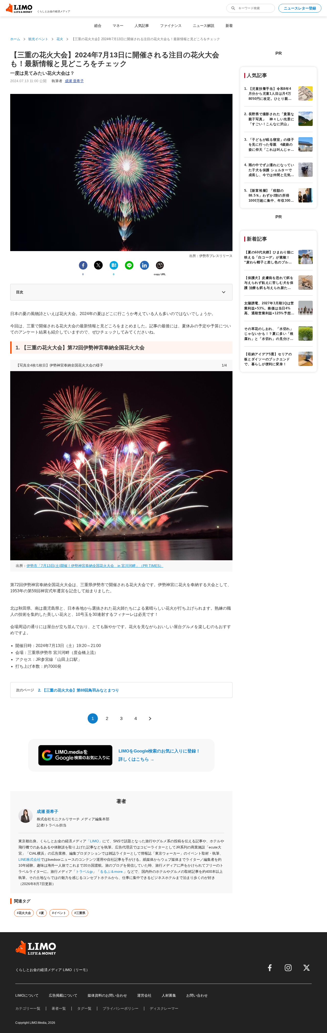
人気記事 (142, 26)
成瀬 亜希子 (47, 811)
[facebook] (270, 968)
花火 (59, 39)
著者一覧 (59, 1008)
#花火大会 (24, 913)
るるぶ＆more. (112, 871)
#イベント (59, 913)
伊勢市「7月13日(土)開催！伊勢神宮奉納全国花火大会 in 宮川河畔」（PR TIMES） (95, 566)
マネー (118, 26)
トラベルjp (84, 871)
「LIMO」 (94, 841)
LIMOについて (27, 995)
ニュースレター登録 (300, 8)
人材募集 (169, 995)
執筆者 (68, 81)
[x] (306, 968)
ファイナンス (171, 26)
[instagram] (288, 968)
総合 (97, 26)
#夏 (41, 913)
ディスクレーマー (164, 1008)
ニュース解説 (203, 26)
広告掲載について (63, 995)
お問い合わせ (197, 995)
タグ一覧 (84, 1008)
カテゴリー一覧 (27, 1008)
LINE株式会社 (29, 859)
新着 (229, 26)
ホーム (15, 39)
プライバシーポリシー (120, 1008)
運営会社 (144, 995)
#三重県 (79, 913)
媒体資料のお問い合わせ (107, 995)
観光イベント (38, 39)
